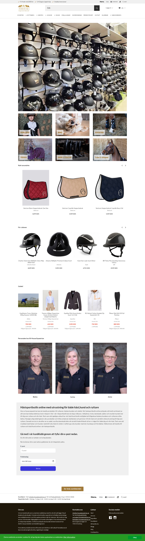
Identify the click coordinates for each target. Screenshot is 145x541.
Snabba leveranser (60, 2)
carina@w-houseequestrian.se (81, 517)
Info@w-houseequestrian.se (37, 497)
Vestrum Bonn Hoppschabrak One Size (35, 208)
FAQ (92, 529)
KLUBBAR (105, 15)
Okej (135, 537)
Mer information (69, 537)
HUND (58, 15)
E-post (22, 446)
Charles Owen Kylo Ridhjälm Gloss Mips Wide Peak (31, 261)
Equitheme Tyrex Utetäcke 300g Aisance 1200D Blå (28, 314)
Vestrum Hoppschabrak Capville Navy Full (109, 208)
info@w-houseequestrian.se (80, 513)
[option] (35, 194)
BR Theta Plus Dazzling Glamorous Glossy (114, 261)
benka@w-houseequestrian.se (81, 519)
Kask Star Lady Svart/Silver (86, 261)
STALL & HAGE (66, 15)
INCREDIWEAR (77, 15)
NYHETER (20, 15)
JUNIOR (49, 15)
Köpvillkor (94, 518)
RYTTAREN (30, 15)
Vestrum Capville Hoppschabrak (72, 208)
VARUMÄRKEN (116, 15)
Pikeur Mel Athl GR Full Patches (116, 314)
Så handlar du (95, 524)
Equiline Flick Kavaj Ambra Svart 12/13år (72, 314)
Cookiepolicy (94, 532)
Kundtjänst (94, 521)
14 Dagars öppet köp (44, 2)
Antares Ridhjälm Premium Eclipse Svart (59, 261)
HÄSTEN (40, 15)
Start (92, 513)
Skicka (38, 468)
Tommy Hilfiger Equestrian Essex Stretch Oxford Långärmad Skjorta (50, 315)
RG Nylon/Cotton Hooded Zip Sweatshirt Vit (94, 314)
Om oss (93, 516)
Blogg (92, 526)
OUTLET (97, 15)
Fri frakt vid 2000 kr (26, 2)
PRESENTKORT (88, 15)
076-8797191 (56, 497)
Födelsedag (24, 457)
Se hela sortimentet (72, 489)
